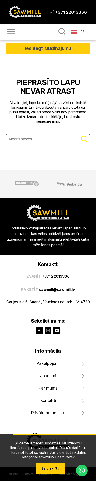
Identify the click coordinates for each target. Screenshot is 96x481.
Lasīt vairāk (65, 457)
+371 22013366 (48, 276)
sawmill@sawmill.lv (48, 289)
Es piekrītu (50, 468)
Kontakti (48, 400)
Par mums (48, 388)
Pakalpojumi (48, 363)
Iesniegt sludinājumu (48, 48)
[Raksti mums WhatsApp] (82, 470)
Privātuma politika (48, 412)
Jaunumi (48, 375)
